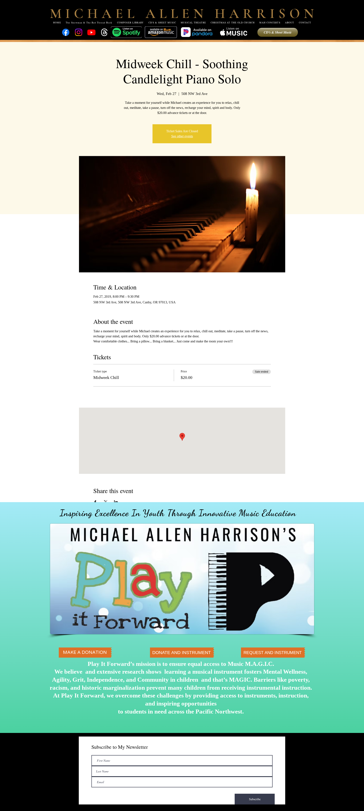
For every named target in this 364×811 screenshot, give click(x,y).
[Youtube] (91, 32)
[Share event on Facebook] (95, 502)
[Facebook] (66, 32)
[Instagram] (78, 32)
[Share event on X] (106, 502)
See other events (182, 136)
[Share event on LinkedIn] (116, 502)
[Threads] (104, 32)
